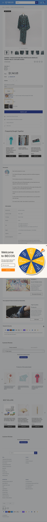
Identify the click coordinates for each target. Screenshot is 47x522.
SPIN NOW (8, 269)
